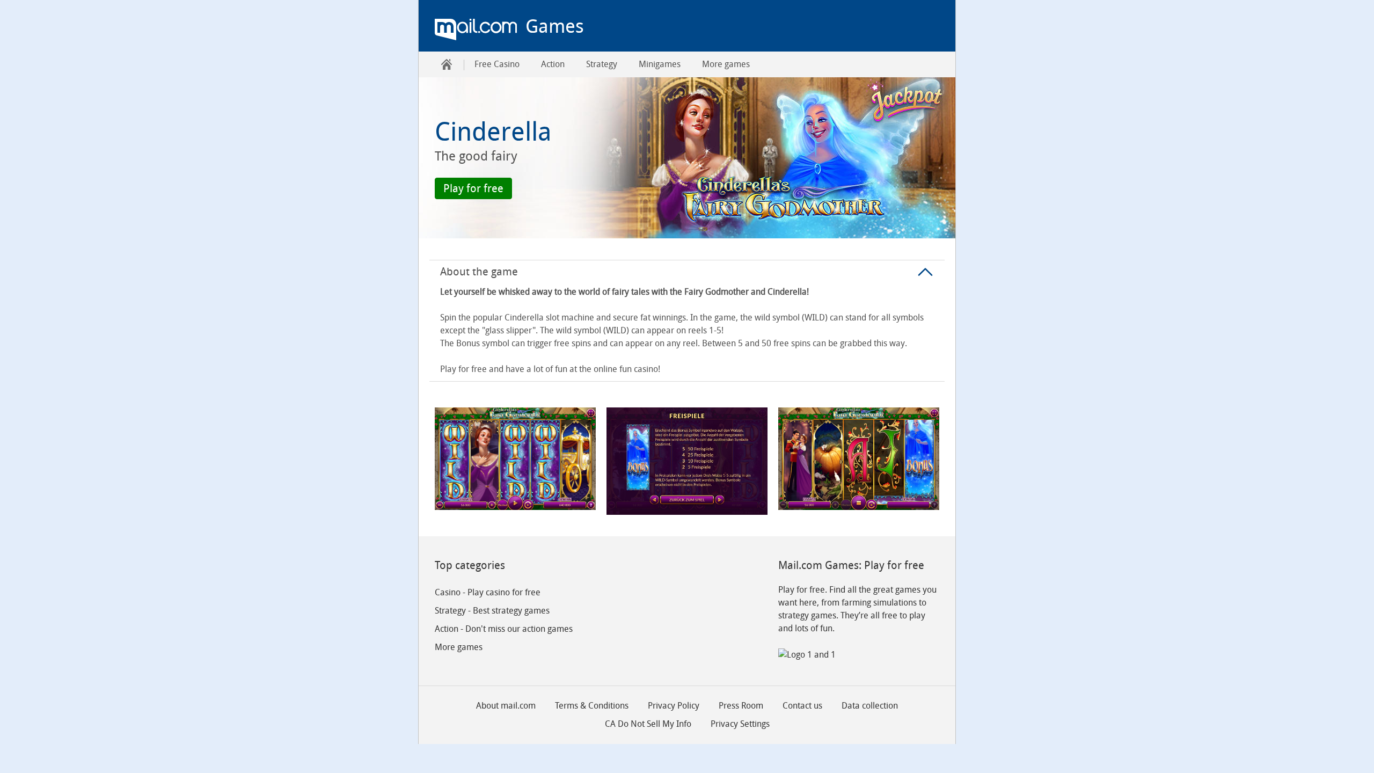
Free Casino (497, 64)
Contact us (802, 706)
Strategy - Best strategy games (492, 611)
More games (726, 64)
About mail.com (506, 706)
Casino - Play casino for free (487, 592)
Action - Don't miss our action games (504, 629)
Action (553, 64)
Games (554, 26)
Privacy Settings (740, 724)
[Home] (446, 64)
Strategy (601, 64)
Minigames (660, 64)
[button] (473, 188)
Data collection (870, 706)
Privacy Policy (673, 706)
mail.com (476, 29)
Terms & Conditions (591, 706)
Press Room (741, 706)
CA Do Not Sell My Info (648, 724)
